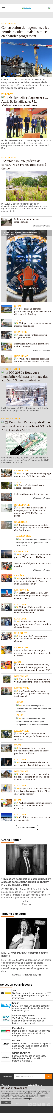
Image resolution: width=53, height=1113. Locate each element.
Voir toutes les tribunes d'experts (26, 975)
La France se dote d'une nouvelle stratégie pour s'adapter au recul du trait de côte (33, 540)
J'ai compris (6, 1103)
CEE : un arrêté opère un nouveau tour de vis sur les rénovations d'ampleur (33, 706)
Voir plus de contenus (27, 827)
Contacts (5, 1085)
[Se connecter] (49, 7)
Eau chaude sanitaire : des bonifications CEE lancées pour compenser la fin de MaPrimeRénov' (32, 720)
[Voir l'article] (49, 233)
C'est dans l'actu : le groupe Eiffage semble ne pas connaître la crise (19, 232)
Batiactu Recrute (35, 1085)
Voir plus (26, 901)
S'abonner (26, 904)
